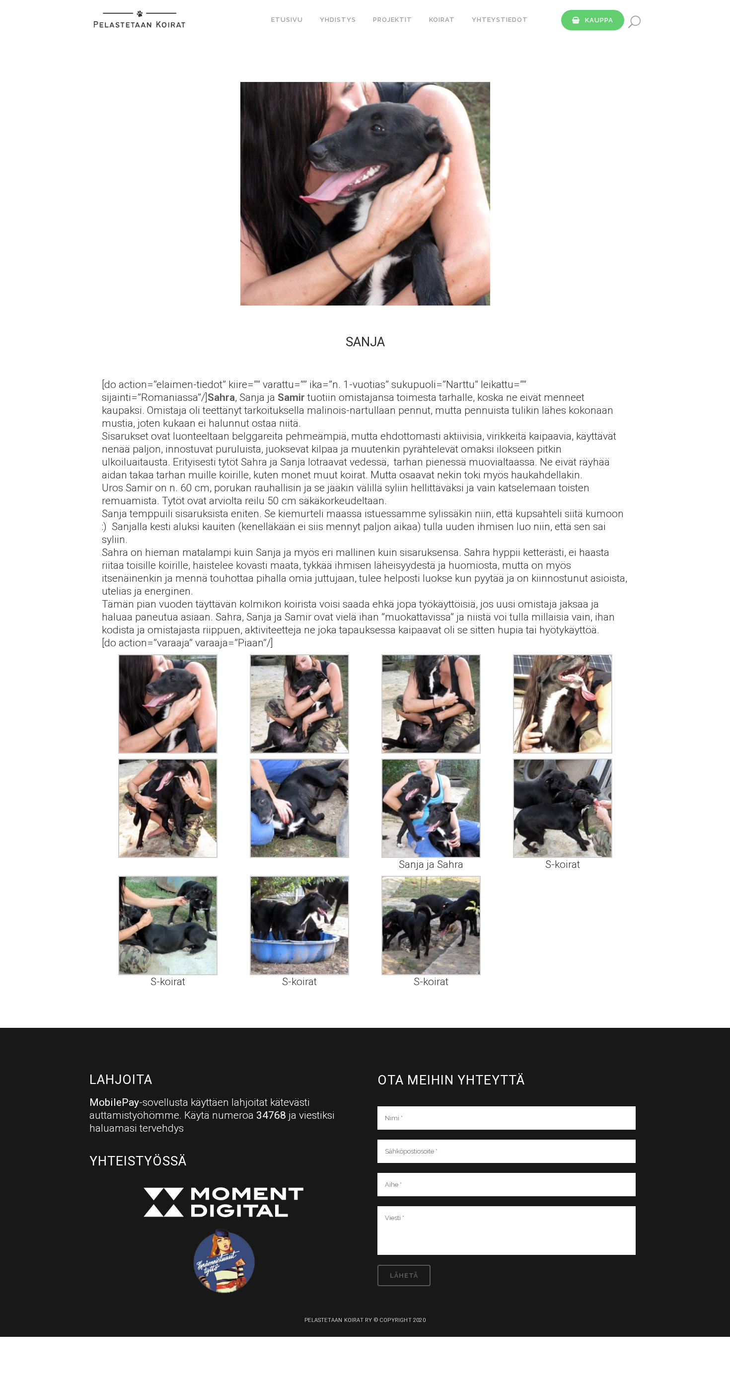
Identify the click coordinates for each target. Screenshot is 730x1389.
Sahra (221, 397)
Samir (291, 397)
